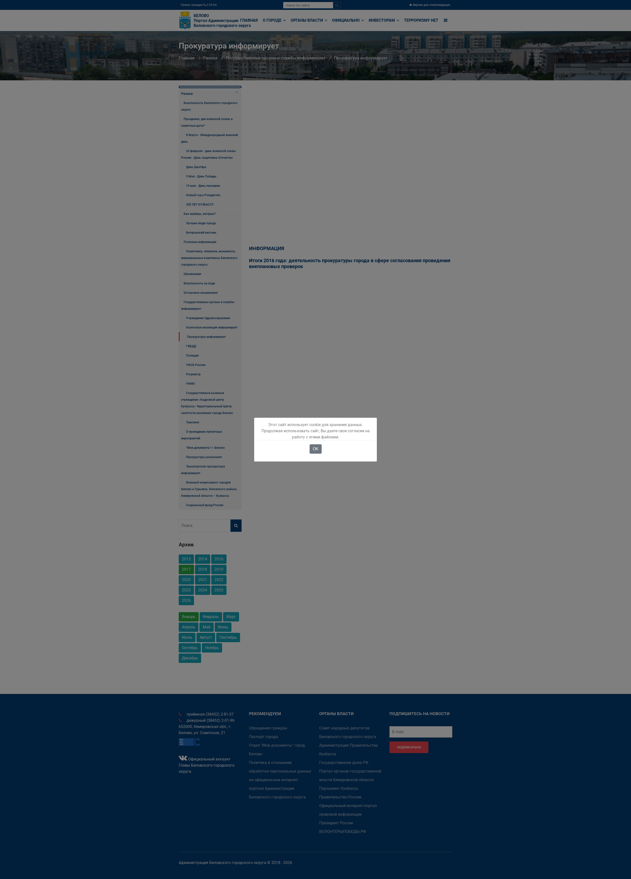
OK (315, 449)
